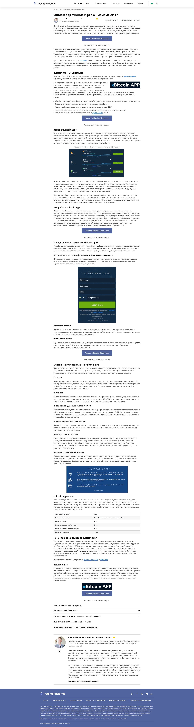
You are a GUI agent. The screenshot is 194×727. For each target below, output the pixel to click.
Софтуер (140, 3)
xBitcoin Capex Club (91, 560)
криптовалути (97, 113)
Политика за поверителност (140, 700)
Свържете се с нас (59, 700)
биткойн (83, 60)
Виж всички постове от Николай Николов (83, 681)
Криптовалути (115, 3)
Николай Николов (77, 637)
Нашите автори (76, 700)
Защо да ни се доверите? (95, 700)
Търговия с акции (100, 3)
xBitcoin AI (104, 560)
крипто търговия (130, 76)
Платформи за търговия (82, 3)
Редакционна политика (117, 700)
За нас (45, 700)
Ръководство (128, 3)
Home (55, 9)
